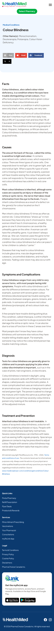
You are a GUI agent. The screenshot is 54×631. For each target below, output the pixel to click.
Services (6, 517)
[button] (50, 4)
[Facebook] (45, 619)
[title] (12, 600)
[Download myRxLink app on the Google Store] (28, 600)
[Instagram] (50, 619)
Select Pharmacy (27, 11)
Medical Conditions (11, 25)
